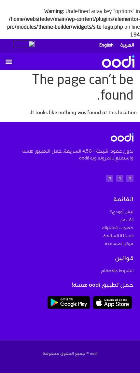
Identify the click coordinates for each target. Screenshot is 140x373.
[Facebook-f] (109, 178)
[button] (8, 61)
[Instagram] (129, 178)
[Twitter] (119, 178)
